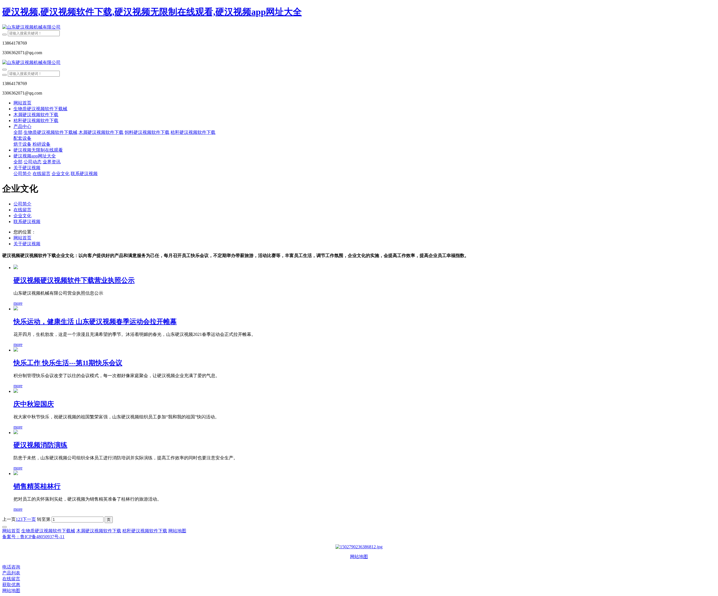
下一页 (29, 519)
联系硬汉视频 (26, 221)
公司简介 (22, 203)
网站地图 (359, 556)
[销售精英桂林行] (15, 473)
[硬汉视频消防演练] (15, 432)
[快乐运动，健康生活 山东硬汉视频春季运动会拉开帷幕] (15, 308)
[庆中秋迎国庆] (15, 391)
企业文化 (22, 215)
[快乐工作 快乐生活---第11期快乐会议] (15, 350)
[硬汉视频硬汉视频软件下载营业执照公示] (15, 267)
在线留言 (22, 209)
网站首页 (22, 102)
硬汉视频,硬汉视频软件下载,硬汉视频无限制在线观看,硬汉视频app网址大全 (152, 12)
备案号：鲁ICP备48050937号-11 (33, 536)
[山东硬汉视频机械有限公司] (359, 27)
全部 (17, 132)
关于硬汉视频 (26, 243)
